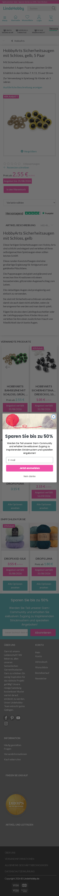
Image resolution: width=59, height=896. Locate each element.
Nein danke (30, 476)
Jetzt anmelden (29, 468)
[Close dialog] (53, 417)
